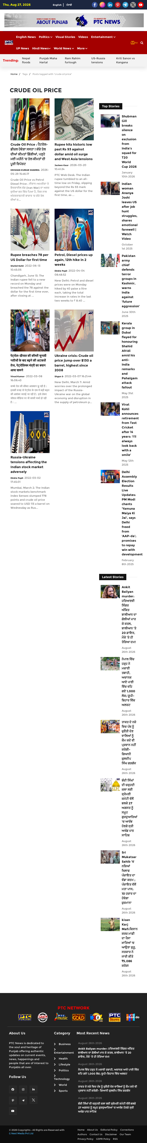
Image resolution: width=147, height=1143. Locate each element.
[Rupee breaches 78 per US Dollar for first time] (30, 229)
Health (63, 1058)
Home (14, 74)
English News (26, 37)
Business (65, 1044)
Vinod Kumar (17, 376)
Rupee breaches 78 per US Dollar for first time (29, 257)
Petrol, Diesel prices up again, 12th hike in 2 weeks (74, 259)
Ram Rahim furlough (72, 60)
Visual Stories (65, 37)
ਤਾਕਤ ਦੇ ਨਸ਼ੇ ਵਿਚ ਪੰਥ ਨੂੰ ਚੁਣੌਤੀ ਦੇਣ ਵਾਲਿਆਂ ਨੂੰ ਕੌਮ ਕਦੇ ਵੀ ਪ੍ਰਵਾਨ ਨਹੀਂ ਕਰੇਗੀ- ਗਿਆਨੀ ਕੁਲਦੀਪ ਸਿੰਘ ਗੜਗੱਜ (129, 742)
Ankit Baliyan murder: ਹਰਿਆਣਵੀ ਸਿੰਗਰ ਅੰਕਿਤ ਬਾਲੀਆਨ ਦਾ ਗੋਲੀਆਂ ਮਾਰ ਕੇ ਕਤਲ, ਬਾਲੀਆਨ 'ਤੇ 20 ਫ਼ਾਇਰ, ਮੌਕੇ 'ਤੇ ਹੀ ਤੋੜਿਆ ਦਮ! (129, 614)
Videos (83, 37)
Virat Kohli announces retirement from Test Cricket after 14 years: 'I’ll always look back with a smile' (129, 430)
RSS (115, 1138)
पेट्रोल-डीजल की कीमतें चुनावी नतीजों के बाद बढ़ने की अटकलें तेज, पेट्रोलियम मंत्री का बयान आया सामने (28, 363)
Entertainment (102, 37)
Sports (63, 1090)
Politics (44, 37)
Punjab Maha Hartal (48, 60)
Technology (62, 1079)
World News (63, 48)
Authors (82, 1134)
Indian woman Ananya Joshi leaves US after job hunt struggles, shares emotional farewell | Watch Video (129, 211)
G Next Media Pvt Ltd (21, 1133)
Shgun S (59, 376)
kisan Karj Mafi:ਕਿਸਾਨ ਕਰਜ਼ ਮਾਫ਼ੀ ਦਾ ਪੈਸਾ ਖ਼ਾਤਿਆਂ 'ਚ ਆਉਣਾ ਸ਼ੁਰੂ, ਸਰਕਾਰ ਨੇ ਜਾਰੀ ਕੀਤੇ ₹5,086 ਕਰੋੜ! (129, 942)
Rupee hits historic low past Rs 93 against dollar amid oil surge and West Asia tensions (74, 152)
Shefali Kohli (17, 266)
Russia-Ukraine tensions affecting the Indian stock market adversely (29, 464)
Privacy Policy (85, 1138)
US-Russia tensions (98, 60)
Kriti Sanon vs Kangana (125, 60)
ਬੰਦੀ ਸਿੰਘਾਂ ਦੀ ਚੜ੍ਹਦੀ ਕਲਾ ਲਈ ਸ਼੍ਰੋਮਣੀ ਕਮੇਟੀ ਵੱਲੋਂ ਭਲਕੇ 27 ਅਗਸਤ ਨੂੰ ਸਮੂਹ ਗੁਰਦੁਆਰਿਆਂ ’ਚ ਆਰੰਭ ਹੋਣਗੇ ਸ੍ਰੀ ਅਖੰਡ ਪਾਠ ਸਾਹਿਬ (129, 808)
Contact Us (96, 1134)
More (81, 48)
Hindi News (40, 48)
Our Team (125, 1134)
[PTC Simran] (114, 1017)
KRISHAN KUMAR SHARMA (25, 170)
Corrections (127, 1129)
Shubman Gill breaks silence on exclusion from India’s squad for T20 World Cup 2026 (129, 141)
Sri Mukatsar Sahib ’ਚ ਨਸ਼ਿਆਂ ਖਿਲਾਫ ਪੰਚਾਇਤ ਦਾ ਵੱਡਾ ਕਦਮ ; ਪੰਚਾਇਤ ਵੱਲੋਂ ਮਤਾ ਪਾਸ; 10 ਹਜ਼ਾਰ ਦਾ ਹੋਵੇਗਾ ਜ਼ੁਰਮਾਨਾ (129, 878)
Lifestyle (64, 1064)
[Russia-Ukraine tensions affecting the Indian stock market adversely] (30, 432)
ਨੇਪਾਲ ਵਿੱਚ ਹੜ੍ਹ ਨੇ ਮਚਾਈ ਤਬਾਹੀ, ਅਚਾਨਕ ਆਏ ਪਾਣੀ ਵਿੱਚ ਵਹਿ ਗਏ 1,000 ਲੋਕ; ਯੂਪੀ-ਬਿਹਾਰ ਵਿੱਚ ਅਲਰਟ (128, 682)
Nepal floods (26, 60)
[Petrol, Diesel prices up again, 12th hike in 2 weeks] (74, 229)
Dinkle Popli (61, 271)
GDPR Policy (103, 1138)
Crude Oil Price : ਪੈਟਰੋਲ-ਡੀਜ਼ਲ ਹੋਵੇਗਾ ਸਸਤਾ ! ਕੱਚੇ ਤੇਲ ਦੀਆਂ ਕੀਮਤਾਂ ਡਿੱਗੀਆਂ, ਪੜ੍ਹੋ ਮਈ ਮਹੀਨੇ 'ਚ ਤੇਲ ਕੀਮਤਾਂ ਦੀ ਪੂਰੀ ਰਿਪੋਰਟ (29, 154)
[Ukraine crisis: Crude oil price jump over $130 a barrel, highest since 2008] (74, 330)
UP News (22, 48)
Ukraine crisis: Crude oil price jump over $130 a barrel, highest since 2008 (74, 363)
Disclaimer (111, 1134)
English (57, 4)
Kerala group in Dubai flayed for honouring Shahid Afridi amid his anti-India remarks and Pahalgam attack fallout (129, 355)
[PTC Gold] (78, 1017)
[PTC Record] (42, 1017)
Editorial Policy (109, 1129)
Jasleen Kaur (62, 165)
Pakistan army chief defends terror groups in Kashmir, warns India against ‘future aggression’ (129, 281)
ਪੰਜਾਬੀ (69, 4)
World (63, 1085)
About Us (92, 1129)
